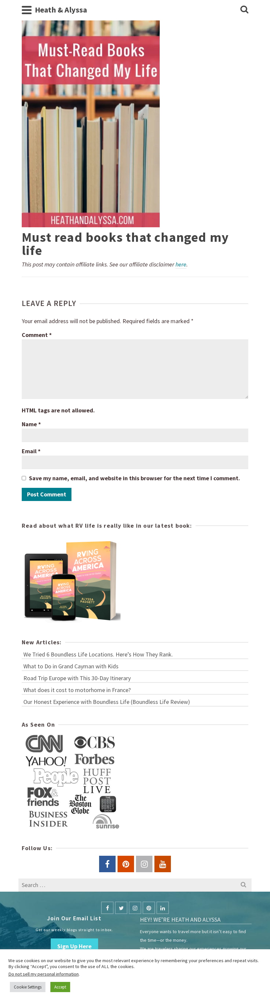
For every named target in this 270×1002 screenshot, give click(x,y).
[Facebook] (107, 908)
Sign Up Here (74, 946)
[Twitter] (121, 908)
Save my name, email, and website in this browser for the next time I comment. (134, 478)
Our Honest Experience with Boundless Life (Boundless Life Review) (106, 702)
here (181, 264)
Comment (37, 335)
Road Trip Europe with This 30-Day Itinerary (77, 678)
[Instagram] (135, 908)
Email (31, 451)
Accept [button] (60, 987)
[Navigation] (26, 10)
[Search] (244, 10)
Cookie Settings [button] (27, 987)
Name (31, 424)
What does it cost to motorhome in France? (77, 690)
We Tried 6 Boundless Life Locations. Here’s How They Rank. (98, 654)
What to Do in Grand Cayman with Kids (71, 666)
